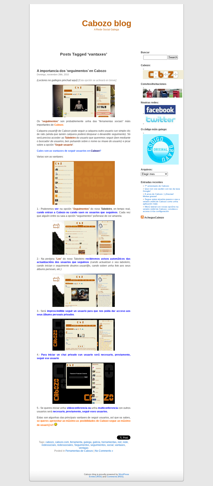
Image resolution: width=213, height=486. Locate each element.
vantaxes (120, 445)
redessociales (65, 445)
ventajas (83, 447)
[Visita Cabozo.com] (163, 78)
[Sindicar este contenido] (142, 217)
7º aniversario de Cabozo (157, 186)
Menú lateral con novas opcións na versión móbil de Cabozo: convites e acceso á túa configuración (160, 209)
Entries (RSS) (95, 476)
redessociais (49, 445)
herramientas (109, 442)
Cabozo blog (106, 23)
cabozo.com (62, 442)
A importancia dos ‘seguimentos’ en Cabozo (71, 71)
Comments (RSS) (115, 476)
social (110, 445)
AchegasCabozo (154, 217)
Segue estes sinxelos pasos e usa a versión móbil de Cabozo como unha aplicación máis (161, 201)
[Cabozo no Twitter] (160, 124)
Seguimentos (81, 445)
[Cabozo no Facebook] (160, 113)
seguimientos (98, 445)
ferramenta (76, 442)
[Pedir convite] (162, 97)
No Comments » (104, 450)
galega (88, 442)
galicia (96, 442)
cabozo (50, 442)
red (119, 442)
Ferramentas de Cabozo (79, 450)
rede (125, 442)
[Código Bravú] (161, 164)
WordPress (124, 474)
